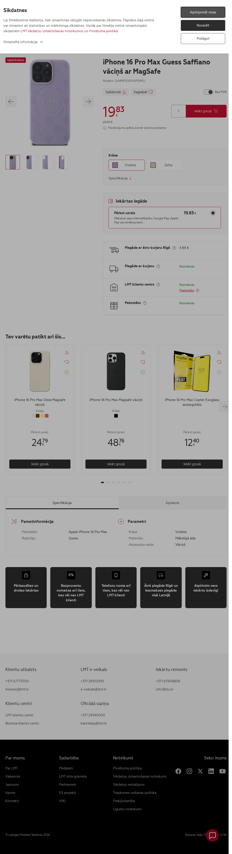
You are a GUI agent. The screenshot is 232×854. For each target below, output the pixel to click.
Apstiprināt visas (203, 12)
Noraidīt (203, 25)
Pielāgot (203, 38)
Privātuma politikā (103, 31)
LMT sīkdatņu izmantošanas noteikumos (52, 31)
